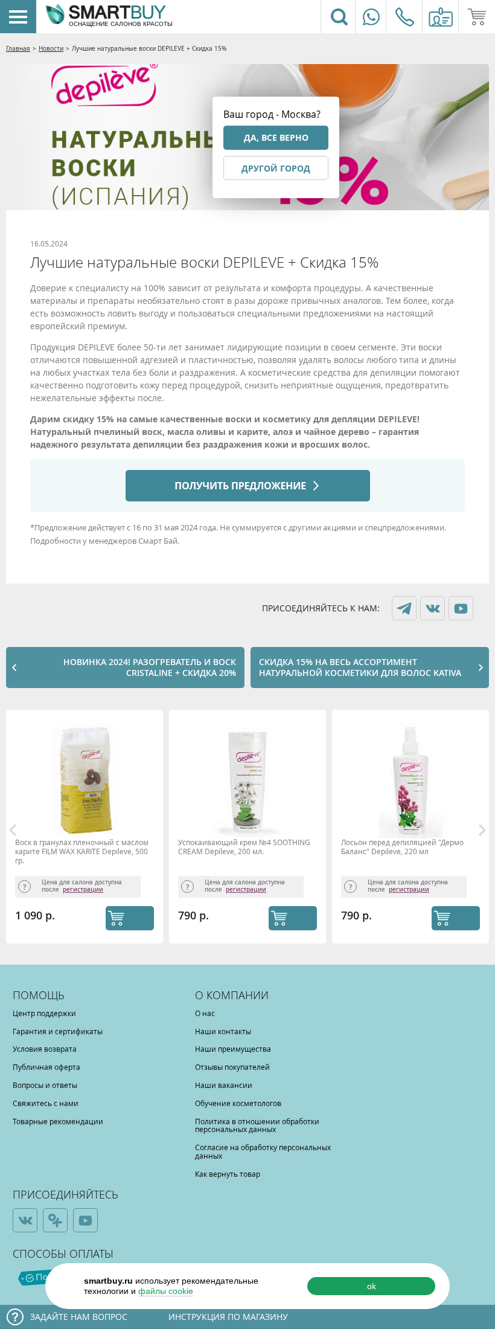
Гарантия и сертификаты (58, 1031)
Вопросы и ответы (45, 1085)
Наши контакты (223, 1031)
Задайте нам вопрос (78, 1316)
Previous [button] (12, 830)
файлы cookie (165, 1291)
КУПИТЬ (130, 918)
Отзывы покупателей (232, 1067)
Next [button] (482, 830)
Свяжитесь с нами (45, 1103)
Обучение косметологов (238, 1103)
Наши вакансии (223, 1085)
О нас (205, 1013)
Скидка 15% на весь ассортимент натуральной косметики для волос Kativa (360, 667)
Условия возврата (45, 1049)
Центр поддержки (44, 1013)
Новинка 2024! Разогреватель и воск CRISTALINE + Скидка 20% (149, 667)
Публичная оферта (46, 1067)
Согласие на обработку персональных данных (263, 1151)
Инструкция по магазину (228, 1316)
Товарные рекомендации (58, 1121)
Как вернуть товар (227, 1174)
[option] (87, 830)
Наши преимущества (233, 1049)
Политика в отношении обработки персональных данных (257, 1125)
